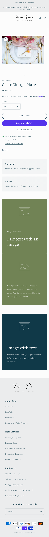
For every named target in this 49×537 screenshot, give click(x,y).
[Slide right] (30, 76)
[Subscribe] (41, 512)
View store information (14, 143)
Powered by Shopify (30, 533)
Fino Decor (21, 533)
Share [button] (7, 150)
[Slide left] (19, 76)
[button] (3, 18)
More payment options (24, 129)
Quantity (5, 101)
